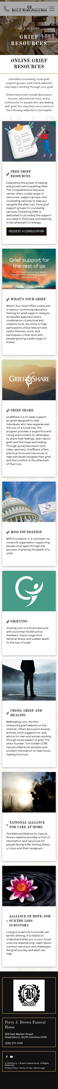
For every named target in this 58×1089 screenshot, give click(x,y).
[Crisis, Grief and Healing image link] (29, 680)
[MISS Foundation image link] (29, 502)
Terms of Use (25, 1068)
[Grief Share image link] (29, 380)
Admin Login (39, 1068)
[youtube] (11, 1057)
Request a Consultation (26, 231)
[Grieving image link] (29, 591)
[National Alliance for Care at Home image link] (29, 792)
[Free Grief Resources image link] (29, 141)
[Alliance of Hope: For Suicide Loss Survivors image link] (29, 886)
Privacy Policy (11, 1068)
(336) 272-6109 (14, 1043)
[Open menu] (51, 8)
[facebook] (7, 1057)
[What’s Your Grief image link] (29, 269)
